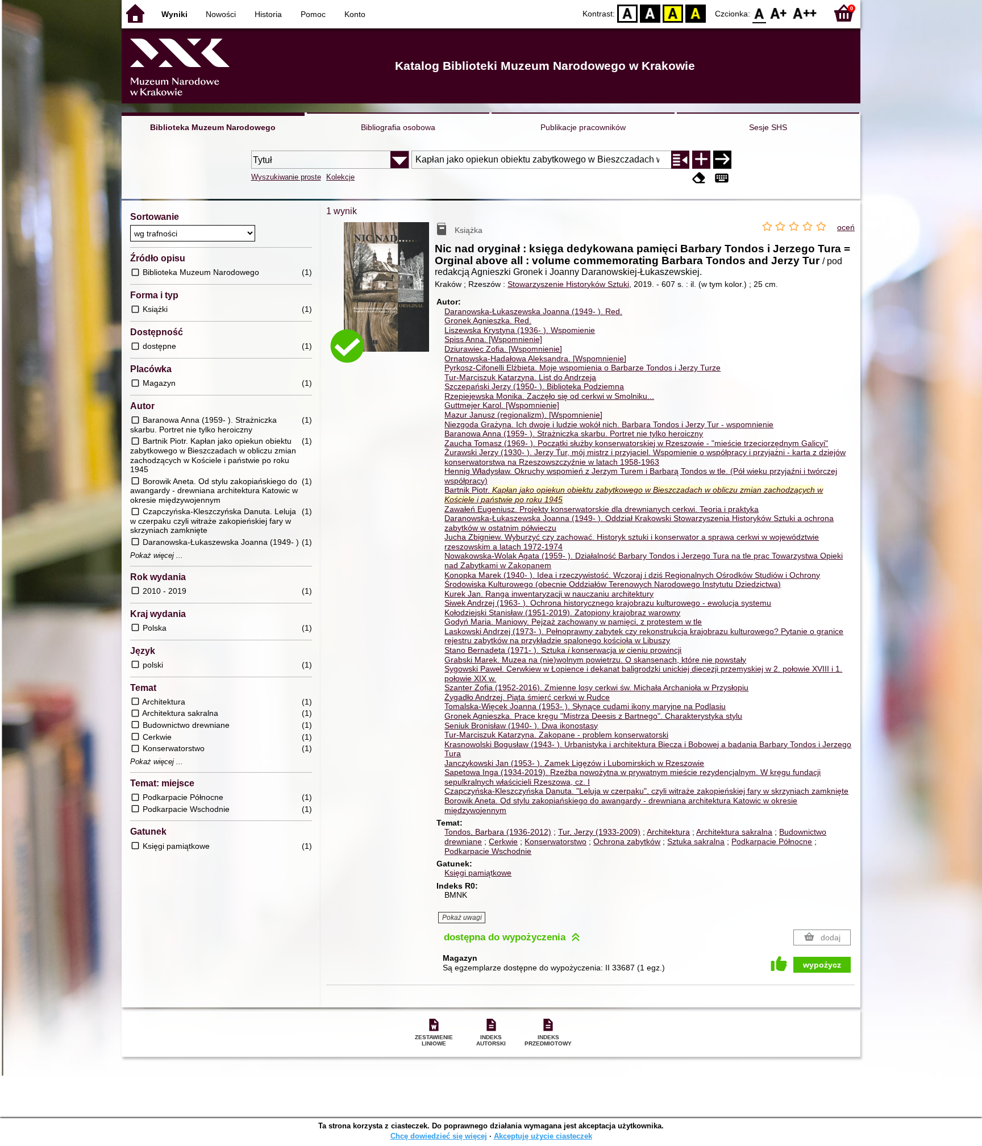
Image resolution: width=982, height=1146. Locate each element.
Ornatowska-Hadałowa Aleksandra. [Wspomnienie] (535, 358)
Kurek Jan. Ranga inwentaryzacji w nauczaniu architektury (549, 593)
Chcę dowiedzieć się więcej (438, 1136)
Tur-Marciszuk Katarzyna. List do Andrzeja (520, 377)
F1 (778, 13)
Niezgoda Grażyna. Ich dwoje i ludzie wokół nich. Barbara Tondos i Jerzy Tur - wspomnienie (608, 424)
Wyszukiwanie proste (286, 177)
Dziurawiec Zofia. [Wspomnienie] (503, 348)
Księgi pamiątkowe (477, 872)
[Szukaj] (722, 160)
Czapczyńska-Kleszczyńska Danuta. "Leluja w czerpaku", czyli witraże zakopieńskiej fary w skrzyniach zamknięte (646, 790)
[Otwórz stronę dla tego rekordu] (389, 295)
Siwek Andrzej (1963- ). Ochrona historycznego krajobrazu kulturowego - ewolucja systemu (607, 602)
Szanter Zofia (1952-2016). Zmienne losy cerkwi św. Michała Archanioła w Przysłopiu (596, 687)
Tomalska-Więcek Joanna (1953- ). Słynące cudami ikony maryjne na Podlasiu (585, 706)
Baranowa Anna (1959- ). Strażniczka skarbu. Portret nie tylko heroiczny (573, 433)
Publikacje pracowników (583, 127)
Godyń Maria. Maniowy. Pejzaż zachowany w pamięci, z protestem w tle (573, 621)
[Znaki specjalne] (722, 178)
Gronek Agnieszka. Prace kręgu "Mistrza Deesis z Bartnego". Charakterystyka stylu (593, 715)
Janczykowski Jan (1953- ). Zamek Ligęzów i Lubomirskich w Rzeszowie (574, 763)
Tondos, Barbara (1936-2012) (497, 831)
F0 (759, 13)
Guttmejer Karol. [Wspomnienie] (501, 405)
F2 (805, 13)
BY (695, 13)
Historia (268, 14)
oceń (846, 227)
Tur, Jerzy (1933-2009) (599, 831)
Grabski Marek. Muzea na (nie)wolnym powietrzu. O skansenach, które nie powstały (595, 659)
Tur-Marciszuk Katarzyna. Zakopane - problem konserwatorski (556, 734)
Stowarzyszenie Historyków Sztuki (568, 284)
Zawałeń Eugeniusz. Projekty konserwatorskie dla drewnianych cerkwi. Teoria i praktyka (601, 509)
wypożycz (822, 964)
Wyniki (174, 14)
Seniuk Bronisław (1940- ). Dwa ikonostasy (521, 725)
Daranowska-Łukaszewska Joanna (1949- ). (533, 311)
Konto (354, 14)
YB (673, 13)
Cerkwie (503, 841)
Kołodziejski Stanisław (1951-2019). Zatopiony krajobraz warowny (562, 612)
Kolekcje (340, 177)
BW (650, 13)
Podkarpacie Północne (771, 841)
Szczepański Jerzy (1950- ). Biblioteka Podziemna (534, 386)
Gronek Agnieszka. (487, 320)
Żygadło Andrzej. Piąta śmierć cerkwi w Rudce (527, 697)
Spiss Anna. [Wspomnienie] (493, 339)
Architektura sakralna (734, 831)
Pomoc (313, 14)
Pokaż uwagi (462, 917)
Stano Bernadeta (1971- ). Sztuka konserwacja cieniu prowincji (562, 650)
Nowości (221, 14)
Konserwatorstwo (555, 841)
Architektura (668, 831)
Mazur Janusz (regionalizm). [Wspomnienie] (523, 414)
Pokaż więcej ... (156, 556)
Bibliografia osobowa (398, 127)
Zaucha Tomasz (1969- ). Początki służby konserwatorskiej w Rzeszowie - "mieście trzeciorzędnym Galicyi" (636, 443)
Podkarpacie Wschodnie (487, 851)
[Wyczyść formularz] (699, 178)
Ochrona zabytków (626, 841)
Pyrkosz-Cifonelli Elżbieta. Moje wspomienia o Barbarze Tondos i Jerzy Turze (582, 367)
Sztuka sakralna (696, 841)
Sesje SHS (768, 127)
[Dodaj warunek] (701, 160)
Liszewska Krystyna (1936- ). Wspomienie (519, 330)
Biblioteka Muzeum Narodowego (213, 127)
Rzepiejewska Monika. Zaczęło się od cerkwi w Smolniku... (549, 396)
